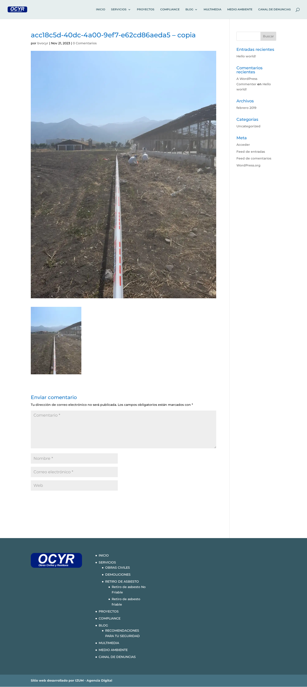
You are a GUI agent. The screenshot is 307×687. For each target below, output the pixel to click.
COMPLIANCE (170, 9)
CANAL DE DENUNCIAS (274, 9)
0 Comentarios (85, 43)
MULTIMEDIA (212, 9)
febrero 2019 (246, 108)
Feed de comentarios (253, 158)
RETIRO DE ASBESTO (122, 581)
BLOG (189, 9)
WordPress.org (248, 165)
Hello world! (246, 56)
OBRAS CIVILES (117, 568)
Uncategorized (248, 126)
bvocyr (42, 43)
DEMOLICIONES (118, 574)
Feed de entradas (250, 152)
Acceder (243, 145)
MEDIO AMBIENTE (239, 9)
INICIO (100, 9)
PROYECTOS (145, 9)
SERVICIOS (119, 9)
